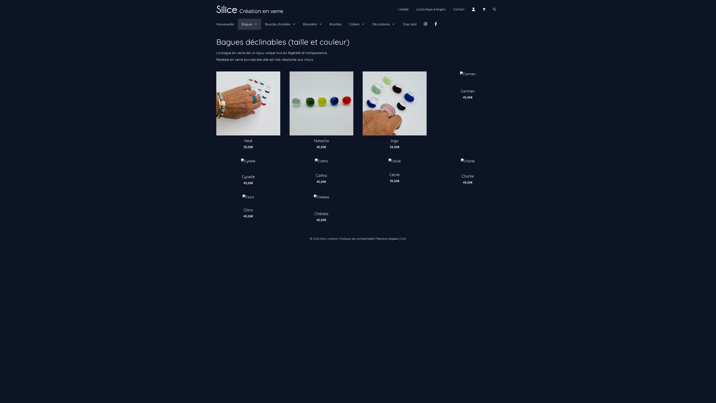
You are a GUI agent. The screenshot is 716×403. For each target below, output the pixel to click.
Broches (335, 24)
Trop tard (409, 24)
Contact (458, 9)
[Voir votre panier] (484, 9)
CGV (403, 238)
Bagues (246, 24)
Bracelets (310, 24)
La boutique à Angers (431, 9)
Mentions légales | (388, 238)
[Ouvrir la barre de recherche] (494, 9)
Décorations (381, 24)
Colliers (354, 24)
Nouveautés (225, 24)
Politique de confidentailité (357, 238)
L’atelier (403, 9)
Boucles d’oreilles (278, 24)
